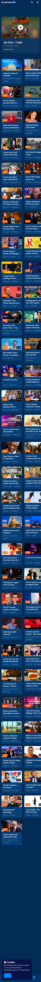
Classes (34, 979)
